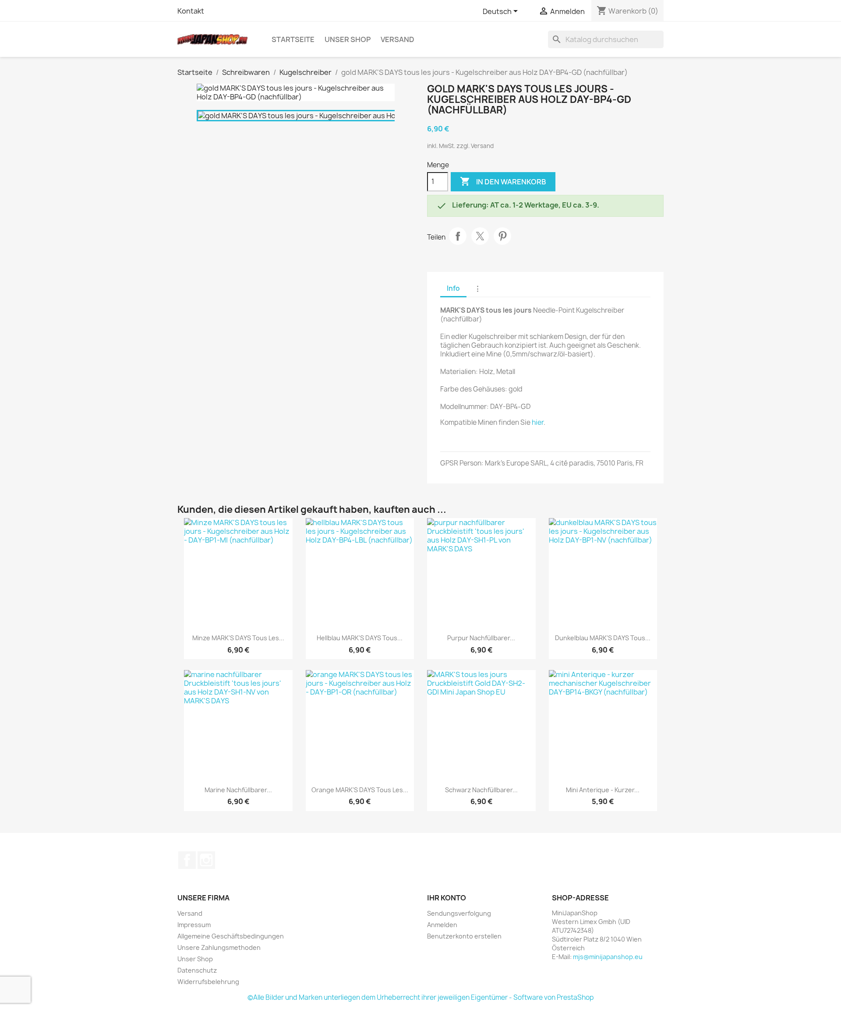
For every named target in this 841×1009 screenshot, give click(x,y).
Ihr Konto (446, 898)
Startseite (293, 39)
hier (538, 422)
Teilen (457, 236)
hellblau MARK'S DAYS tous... (360, 638)
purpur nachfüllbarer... (481, 638)
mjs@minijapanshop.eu (608, 957)
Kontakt (190, 11)
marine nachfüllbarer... (238, 790)
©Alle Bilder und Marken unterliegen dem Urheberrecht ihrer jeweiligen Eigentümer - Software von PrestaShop (420, 997)
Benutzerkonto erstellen (464, 936)
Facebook (187, 860)
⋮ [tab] (477, 288)
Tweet (480, 236)
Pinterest (502, 236)
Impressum (194, 925)
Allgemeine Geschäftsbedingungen (230, 936)
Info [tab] (453, 288)
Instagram (206, 860)
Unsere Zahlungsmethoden (219, 947)
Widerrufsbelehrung (208, 981)
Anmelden (442, 925)
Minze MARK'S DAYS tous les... (238, 638)
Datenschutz (197, 970)
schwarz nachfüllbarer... (481, 790)
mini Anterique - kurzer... (603, 790)
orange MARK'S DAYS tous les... (359, 790)
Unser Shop (348, 39)
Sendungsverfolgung (459, 913)
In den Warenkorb (503, 181)
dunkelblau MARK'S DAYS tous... (602, 638)
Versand (397, 39)
